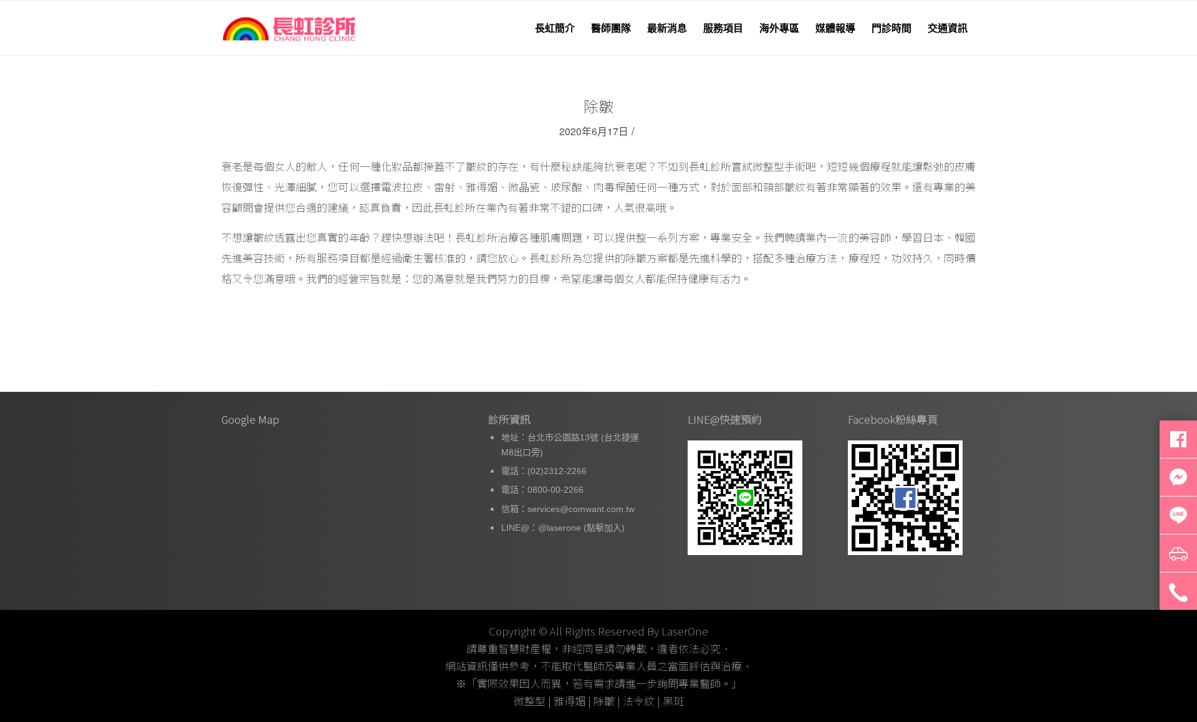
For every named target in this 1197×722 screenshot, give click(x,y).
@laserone (559, 528)
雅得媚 (569, 700)
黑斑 (673, 700)
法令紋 (639, 700)
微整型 (530, 700)
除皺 (598, 105)
